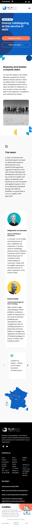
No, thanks (5, 523)
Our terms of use (13, 516)
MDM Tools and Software (9, 490)
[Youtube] (29, 1)
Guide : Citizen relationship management (14, 494)
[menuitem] (12, 1)
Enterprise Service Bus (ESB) (10, 486)
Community (6, 1)
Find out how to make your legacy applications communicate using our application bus (13, 501)
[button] (4, 365)
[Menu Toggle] (29, 8)
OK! (26, 523)
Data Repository (23, 490)
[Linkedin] (25, 1)
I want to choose (16, 523)
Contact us (6, 453)
